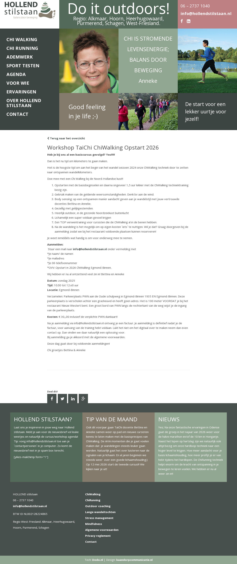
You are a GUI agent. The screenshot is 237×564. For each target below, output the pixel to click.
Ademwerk (19, 57)
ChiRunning (92, 500)
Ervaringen (21, 92)
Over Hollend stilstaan (23, 102)
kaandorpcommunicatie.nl (134, 560)
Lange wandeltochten (100, 512)
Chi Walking (21, 39)
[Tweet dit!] (62, 398)
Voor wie (17, 83)
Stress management (99, 518)
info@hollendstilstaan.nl (206, 13)
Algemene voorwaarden (101, 530)
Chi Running (22, 48)
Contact (17, 114)
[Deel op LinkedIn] (72, 398)
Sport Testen (22, 65)
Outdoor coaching (98, 506)
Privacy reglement (98, 536)
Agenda (16, 74)
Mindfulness (93, 524)
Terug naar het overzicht (67, 138)
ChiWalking (93, 494)
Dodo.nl (97, 560)
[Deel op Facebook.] (51, 398)
